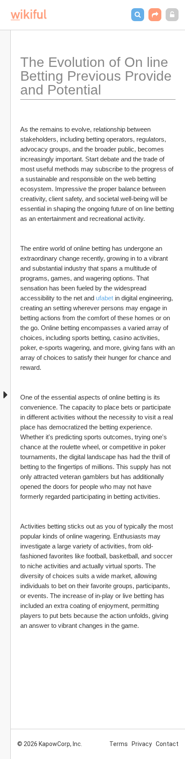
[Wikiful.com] (28, 14)
